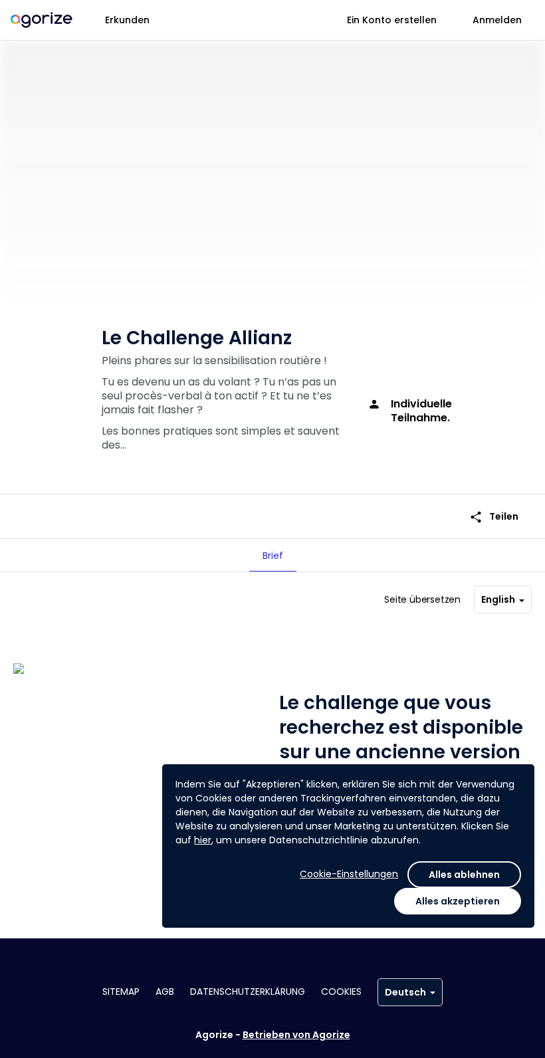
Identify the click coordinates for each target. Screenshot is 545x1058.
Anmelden (497, 20)
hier (202, 840)
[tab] (272, 555)
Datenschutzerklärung (247, 991)
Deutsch (405, 992)
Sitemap (121, 991)
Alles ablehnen (464, 874)
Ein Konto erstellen (392, 20)
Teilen (493, 517)
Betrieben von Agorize (296, 1034)
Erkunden (127, 20)
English (498, 599)
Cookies (341, 991)
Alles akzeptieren (457, 901)
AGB (165, 991)
